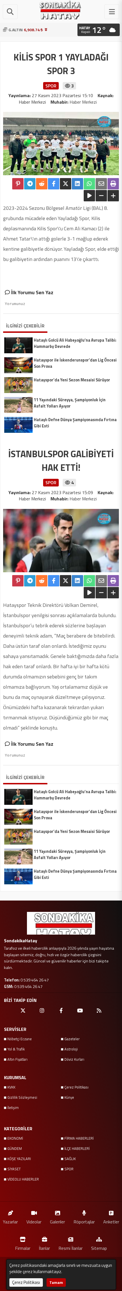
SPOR (68, 1169)
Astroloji (71, 1049)
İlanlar (44, 1248)
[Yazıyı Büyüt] (113, 195)
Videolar (33, 1221)
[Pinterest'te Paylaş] (18, 183)
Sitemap (99, 1248)
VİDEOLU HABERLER (23, 1179)
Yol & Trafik (16, 1049)
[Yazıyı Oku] (89, 195)
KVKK (11, 1087)
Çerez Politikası (76, 1087)
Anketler (111, 1221)
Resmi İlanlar (70, 1248)
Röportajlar (84, 1221)
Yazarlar (10, 1221)
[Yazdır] (113, 183)
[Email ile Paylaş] (101, 183)
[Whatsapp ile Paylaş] (89, 183)
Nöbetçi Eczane (19, 1039)
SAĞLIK (70, 1159)
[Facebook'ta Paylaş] (53, 183)
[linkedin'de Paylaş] (77, 183)
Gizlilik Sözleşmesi (22, 1097)
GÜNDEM (14, 1148)
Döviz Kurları (74, 1059)
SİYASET (14, 1169)
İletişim (13, 1107)
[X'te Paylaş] (65, 183)
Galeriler (57, 1221)
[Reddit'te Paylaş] (41, 183)
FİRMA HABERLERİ (79, 1138)
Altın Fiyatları (17, 1059)
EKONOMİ (15, 1138)
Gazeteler (72, 1039)
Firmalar (22, 1248)
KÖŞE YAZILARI (19, 1159)
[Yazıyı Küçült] (101, 195)
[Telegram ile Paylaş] (29, 183)
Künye (69, 1097)
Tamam (56, 1282)
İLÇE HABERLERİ (77, 1148)
